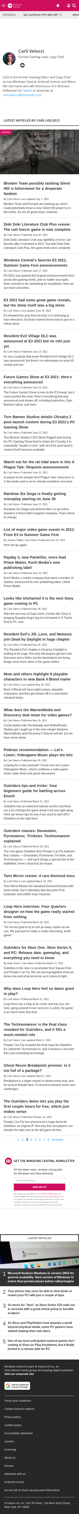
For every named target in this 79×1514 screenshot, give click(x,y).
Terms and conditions (17, 1400)
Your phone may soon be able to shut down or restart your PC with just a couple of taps (40, 1293)
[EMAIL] (22, 65)
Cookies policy (13, 1425)
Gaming (5, 132)
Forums (9, 1465)
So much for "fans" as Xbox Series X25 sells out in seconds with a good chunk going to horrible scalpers (41, 1309)
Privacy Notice (52, 1196)
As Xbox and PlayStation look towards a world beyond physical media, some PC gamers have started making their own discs (40, 1327)
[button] (74, 5)
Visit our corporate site (19, 1374)
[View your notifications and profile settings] (58, 5)
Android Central (14, 1482)
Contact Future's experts (19, 1409)
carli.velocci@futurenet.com (22, 95)
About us (9, 1457)
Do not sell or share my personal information (32, 1490)
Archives (57, 1139)
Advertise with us (15, 1474)
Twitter (27, 91)
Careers (9, 1441)
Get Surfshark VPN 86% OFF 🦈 (43, 14)
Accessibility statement (18, 1433)
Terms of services (49, 1193)
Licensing (10, 1449)
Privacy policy (12, 1417)
